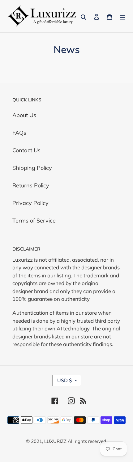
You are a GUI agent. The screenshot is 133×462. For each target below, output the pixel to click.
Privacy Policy (30, 202)
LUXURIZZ (55, 441)
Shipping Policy (32, 167)
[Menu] (122, 16)
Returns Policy (30, 185)
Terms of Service (34, 220)
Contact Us (26, 150)
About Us (24, 115)
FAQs (19, 132)
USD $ (64, 380)
